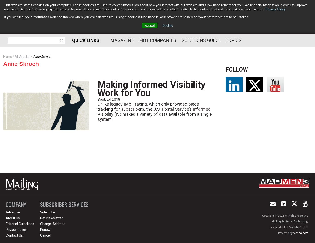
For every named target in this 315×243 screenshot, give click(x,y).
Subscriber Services (64, 204)
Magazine (122, 40)
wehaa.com (300, 233)
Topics (233, 40)
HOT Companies (158, 40)
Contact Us (14, 235)
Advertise (13, 212)
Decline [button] (167, 25)
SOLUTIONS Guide (201, 40)
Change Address (52, 224)
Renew (45, 230)
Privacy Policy (275, 9)
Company (16, 204)
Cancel (45, 235)
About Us (13, 218)
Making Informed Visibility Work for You (151, 88)
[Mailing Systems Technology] (23, 183)
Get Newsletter (51, 218)
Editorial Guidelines (20, 224)
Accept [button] (150, 25)
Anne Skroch (21, 64)
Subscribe (47, 212)
